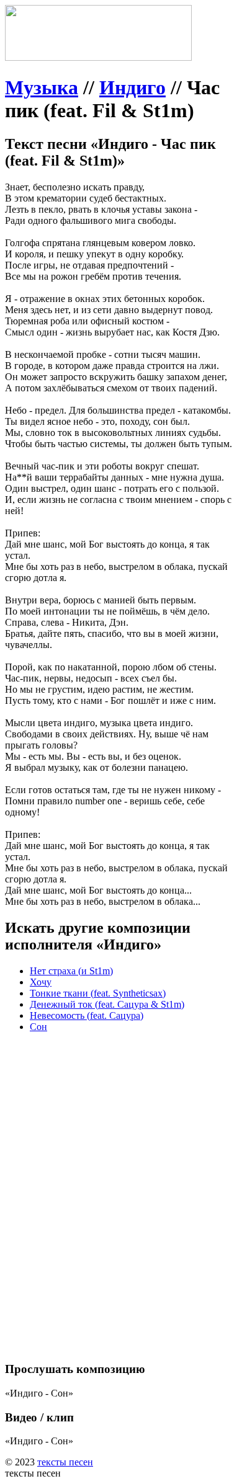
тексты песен (65, 1462)
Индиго (132, 87)
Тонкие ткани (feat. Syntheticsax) (98, 993)
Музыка (41, 87)
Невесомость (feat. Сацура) (86, 1015)
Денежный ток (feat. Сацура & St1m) (107, 1004)
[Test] (98, 57)
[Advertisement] (121, 1163)
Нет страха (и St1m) (71, 971)
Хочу (41, 982)
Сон (38, 1026)
